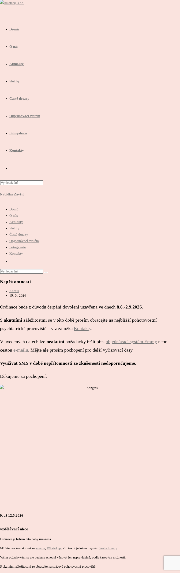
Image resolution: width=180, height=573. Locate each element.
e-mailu (20, 350)
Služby (14, 228)
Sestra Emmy (108, 548)
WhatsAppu (54, 548)
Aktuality (16, 222)
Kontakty (16, 253)
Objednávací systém (24, 241)
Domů (14, 209)
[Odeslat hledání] (46, 272)
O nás (13, 215)
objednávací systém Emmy (131, 341)
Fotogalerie (17, 247)
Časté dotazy (18, 234)
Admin (14, 291)
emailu (40, 548)
